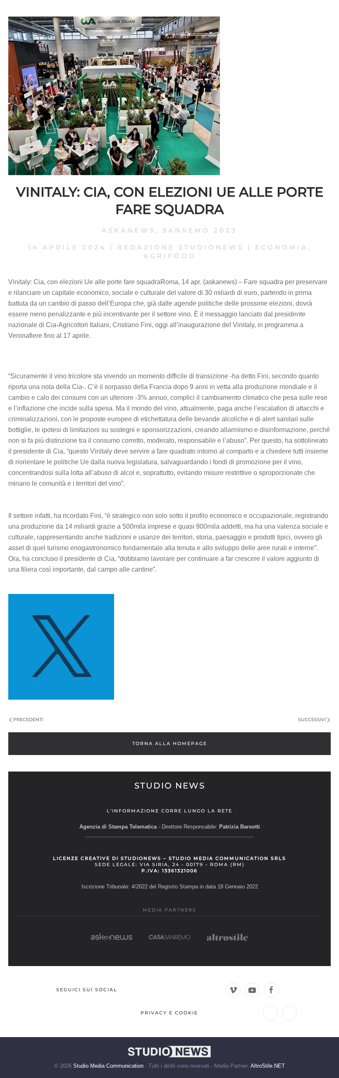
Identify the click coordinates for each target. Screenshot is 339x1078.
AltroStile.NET (268, 1066)
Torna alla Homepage (169, 743)
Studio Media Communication (108, 1066)
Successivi (312, 719)
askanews (128, 230)
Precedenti (28, 719)
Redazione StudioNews (180, 247)
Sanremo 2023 (199, 230)
